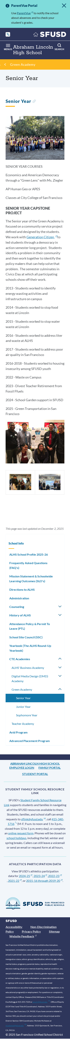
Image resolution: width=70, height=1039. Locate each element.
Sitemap (54, 931)
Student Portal (35, 774)
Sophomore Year (26, 715)
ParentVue (24, 13)
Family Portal (49, 767)
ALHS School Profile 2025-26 (28, 554)
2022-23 (53, 876)
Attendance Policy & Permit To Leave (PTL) (29, 626)
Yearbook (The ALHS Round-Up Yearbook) (30, 648)
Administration (19, 598)
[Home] (49, 35)
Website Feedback (21, 936)
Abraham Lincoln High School (35, 763)
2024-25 (24, 876)
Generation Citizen (40, 237)
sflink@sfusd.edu (32, 819)
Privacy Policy (31, 931)
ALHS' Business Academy (28, 667)
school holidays (16, 838)
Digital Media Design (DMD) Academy (30, 678)
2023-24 (39, 876)
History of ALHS (20, 615)
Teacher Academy (23, 723)
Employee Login (21, 767)
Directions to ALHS (22, 589)
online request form (20, 833)
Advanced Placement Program (29, 741)
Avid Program (18, 732)
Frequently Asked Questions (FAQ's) (28, 565)
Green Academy (22, 64)
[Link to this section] (34, 102)
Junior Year (23, 706)
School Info (16, 543)
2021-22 (13, 880)
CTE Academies (19, 659)
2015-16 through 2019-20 (43, 880)
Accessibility (14, 927)
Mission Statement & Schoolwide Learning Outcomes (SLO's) (31, 578)
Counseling (16, 606)
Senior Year (23, 698)
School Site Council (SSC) (26, 637)
